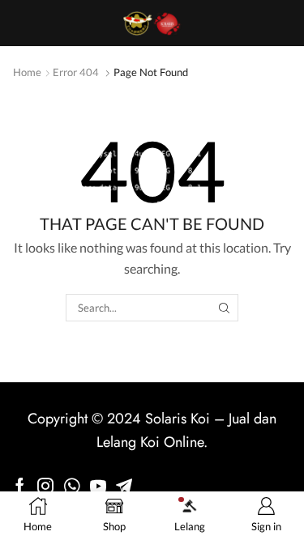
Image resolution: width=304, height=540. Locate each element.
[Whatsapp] (71, 486)
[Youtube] (98, 486)
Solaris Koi (177, 418)
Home (27, 72)
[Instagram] (45, 486)
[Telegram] (124, 486)
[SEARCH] (224, 307)
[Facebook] (20, 486)
